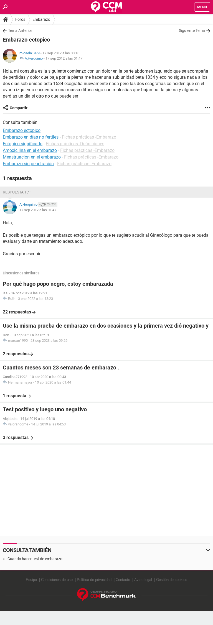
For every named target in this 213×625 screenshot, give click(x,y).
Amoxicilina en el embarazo (30, 150)
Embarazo (41, 19)
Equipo (31, 580)
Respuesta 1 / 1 (17, 192)
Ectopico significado (22, 143)
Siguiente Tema (192, 30)
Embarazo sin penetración (28, 163)
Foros (20, 19)
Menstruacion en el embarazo (32, 157)
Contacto (123, 580)
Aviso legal (143, 580)
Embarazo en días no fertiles (31, 137)
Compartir (18, 108)
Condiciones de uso (57, 580)
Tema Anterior (20, 30)
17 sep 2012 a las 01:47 (63, 58)
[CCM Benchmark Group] (106, 595)
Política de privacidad (94, 580)
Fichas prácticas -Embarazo (89, 137)
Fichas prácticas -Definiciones (75, 143)
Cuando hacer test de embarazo (34, 559)
